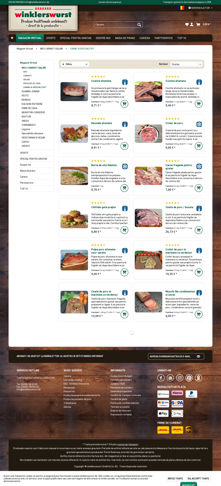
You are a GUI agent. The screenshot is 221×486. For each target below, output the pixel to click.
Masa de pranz (27, 170)
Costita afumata (176, 80)
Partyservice (26, 182)
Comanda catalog (73, 380)
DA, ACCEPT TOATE (198, 478)
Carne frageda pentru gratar (179, 167)
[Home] (12, 38)
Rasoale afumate (101, 123)
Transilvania (70, 403)
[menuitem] (118, 24)
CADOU (25, 142)
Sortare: (163, 64)
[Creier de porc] (148, 134)
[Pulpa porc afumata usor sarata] (74, 260)
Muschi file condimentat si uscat (180, 293)
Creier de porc (174, 123)
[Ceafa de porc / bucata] (148, 218)
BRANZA (26, 99)
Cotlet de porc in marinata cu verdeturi (179, 251)
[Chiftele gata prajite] (74, 218)
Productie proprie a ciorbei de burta (82, 395)
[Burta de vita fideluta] (74, 176)
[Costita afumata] (148, 91)
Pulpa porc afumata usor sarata (103, 251)
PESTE (25, 95)
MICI (25, 72)
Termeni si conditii (120, 407)
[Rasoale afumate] (74, 134)
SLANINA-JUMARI (30, 91)
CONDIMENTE (29, 125)
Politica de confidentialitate (124, 403)
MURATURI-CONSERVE (33, 112)
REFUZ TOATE (175, 478)
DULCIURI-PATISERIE (32, 104)
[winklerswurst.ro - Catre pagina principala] (43, 19)
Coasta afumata (101, 80)
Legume (26, 129)
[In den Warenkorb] (124, 104)
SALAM (26, 79)
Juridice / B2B (117, 383)
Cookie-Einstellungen (121, 376)
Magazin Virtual (28, 62)
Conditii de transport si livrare (125, 395)
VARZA (25, 121)
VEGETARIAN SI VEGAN (33, 137)
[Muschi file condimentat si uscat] (148, 302)
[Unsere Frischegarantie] (124, 82)
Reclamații (69, 387)
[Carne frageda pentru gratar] (148, 176)
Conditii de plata (118, 399)
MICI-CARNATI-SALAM (34, 67)
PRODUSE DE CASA (31, 83)
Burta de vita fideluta (104, 165)
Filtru (68, 64)
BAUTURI (26, 116)
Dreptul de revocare (120, 410)
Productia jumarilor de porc (78, 399)
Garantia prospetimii (121, 391)
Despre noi (25, 165)
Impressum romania (121, 414)
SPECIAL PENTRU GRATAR (33, 159)
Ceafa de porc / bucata (179, 207)
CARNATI (27, 76)
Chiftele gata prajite (103, 207)
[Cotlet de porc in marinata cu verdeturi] (148, 260)
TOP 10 (24, 188)
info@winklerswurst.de (29, 389)
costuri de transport (127, 444)
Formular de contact (121, 380)
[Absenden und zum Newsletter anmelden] (198, 356)
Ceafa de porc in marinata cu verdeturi (104, 293)
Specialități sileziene (32, 133)
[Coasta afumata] (74, 91)
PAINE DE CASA (29, 108)
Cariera (24, 176)
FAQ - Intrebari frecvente (76, 383)
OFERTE (26, 146)
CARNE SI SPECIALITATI (34, 87)
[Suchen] (139, 24)
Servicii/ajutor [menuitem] (200, 8)
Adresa (67, 407)
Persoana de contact (121, 387)
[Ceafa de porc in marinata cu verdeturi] (74, 302)
